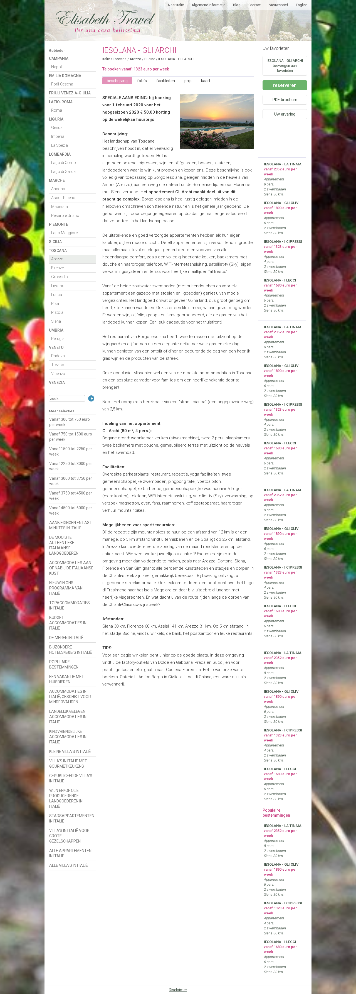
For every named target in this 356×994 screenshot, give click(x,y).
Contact (254, 5)
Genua (57, 127)
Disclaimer (178, 990)
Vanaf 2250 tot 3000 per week (70, 466)
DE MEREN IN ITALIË (66, 637)
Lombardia (60, 154)
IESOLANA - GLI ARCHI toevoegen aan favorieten (285, 65)
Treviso (57, 365)
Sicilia (55, 241)
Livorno (58, 285)
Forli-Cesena (62, 84)
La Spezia (59, 145)
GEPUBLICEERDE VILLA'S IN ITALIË (70, 778)
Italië (106, 59)
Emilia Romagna (65, 76)
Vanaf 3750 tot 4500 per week (70, 496)
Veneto (56, 347)
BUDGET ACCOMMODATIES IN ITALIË (67, 622)
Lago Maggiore (64, 233)
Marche (57, 180)
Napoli (57, 67)
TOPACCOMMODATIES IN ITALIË (69, 605)
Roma (56, 110)
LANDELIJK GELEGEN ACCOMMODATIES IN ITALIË (67, 716)
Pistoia (57, 312)
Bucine (149, 59)
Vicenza (58, 373)
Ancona (58, 189)
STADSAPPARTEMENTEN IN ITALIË (71, 818)
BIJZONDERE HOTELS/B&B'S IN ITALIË (70, 650)
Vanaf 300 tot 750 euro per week (69, 422)
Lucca (56, 294)
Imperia (57, 136)
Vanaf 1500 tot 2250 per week (70, 451)
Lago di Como (63, 162)
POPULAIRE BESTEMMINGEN (63, 664)
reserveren (284, 85)
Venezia (57, 382)
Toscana (58, 250)
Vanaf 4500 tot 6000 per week (70, 510)
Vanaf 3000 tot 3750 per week (70, 481)
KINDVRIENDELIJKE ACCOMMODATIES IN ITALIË (67, 736)
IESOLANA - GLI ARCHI (176, 59)
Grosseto (59, 277)
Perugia (58, 338)
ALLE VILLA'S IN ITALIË (68, 865)
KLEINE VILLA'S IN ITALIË (70, 751)
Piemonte (58, 224)
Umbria (56, 330)
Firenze (57, 268)
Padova (58, 356)
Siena (56, 321)
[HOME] (106, 30)
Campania (58, 58)
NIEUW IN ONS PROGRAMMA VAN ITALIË (66, 588)
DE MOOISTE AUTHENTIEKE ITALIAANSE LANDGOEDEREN (63, 545)
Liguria (56, 119)
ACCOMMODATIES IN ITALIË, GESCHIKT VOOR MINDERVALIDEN (70, 696)
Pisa (55, 303)
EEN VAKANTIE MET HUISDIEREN (66, 679)
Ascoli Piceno (63, 197)
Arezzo (57, 259)
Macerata (59, 206)
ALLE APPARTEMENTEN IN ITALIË (70, 853)
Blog (237, 5)
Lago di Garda (63, 171)
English (302, 5)
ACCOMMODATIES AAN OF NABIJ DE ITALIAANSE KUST (71, 568)
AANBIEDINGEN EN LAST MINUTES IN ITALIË (70, 525)
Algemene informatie (208, 5)
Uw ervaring (284, 114)
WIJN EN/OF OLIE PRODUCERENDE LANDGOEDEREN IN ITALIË (66, 798)
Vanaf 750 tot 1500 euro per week (70, 437)
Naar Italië (176, 5)
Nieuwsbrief (278, 5)
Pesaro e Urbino (65, 215)
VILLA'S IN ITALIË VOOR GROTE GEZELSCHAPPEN (69, 835)
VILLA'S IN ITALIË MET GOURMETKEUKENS (68, 763)
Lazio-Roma (61, 102)
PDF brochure (285, 99)
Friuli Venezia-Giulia (70, 93)
